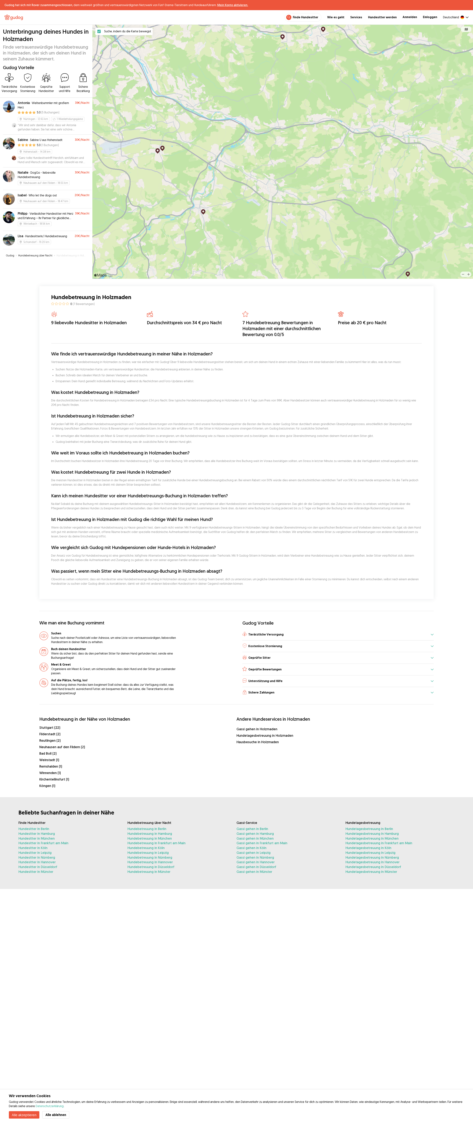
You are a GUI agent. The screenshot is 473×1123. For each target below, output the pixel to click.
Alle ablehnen (55, 1115)
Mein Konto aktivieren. (232, 5)
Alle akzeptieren (24, 1115)
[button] (338, 634)
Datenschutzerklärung (50, 1106)
